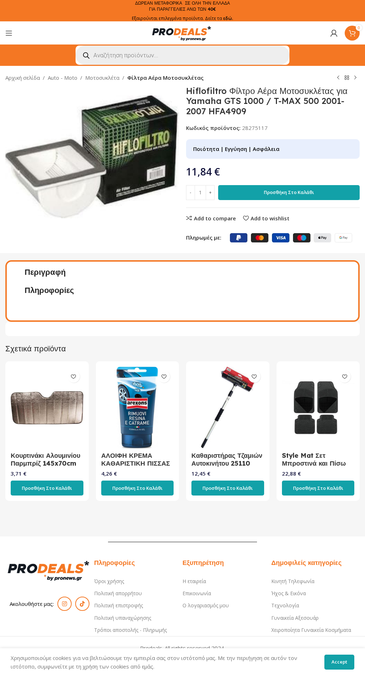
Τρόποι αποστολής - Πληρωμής (130, 630)
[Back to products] (347, 78)
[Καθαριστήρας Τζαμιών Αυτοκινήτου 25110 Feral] (227, 408)
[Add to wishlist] (73, 376)
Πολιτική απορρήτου (118, 593)
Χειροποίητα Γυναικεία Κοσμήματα (311, 630)
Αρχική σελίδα (22, 77)
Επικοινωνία (196, 593)
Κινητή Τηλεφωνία (292, 581)
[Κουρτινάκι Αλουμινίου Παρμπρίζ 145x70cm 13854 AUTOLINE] (47, 408)
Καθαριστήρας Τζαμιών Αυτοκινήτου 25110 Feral (226, 463)
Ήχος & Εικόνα (288, 593)
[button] (47, 488)
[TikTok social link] (82, 604)
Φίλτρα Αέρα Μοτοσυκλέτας (165, 77)
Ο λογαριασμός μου (205, 605)
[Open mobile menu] (9, 33)
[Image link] (49, 569)
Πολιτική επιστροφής (118, 605)
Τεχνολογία (285, 605)
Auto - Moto (62, 77)
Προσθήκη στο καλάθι (289, 192)
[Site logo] (182, 32)
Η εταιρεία (194, 581)
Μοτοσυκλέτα (102, 77)
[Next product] (355, 78)
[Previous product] (338, 78)
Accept (339, 662)
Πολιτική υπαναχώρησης (122, 617)
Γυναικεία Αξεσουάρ (295, 617)
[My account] (334, 33)
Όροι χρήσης (109, 581)
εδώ (227, 18)
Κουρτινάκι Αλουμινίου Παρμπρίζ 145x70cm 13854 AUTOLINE (45, 463)
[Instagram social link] (64, 604)
